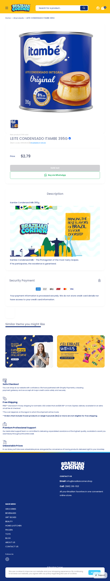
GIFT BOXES (10, 517)
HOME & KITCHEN (13, 525)
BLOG (8, 538)
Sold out (55, 167)
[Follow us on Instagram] (7, 559)
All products (18, 18)
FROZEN (9, 529)
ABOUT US (10, 542)
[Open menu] (6, 8)
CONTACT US (11, 546)
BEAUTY (9, 521)
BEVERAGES (10, 513)
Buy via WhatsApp (57, 175)
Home (8, 18)
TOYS (8, 534)
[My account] (98, 8)
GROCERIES (10, 508)
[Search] (84, 8)
